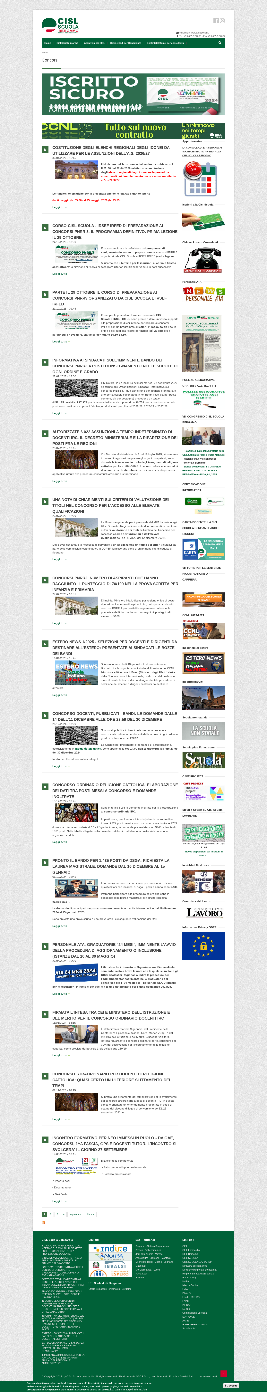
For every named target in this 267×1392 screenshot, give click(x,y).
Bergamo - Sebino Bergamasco (152, 1246)
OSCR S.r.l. (142, 1376)
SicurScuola (188, 1328)
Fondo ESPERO (191, 1297)
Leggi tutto (59, 207)
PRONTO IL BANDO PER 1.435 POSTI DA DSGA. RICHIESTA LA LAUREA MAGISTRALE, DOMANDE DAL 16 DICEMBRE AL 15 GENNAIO (110, 866)
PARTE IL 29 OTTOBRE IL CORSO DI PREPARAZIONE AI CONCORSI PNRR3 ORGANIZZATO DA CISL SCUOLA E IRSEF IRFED (109, 298)
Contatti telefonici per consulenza (165, 43)
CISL (185, 1246)
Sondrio (139, 1277)
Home (47, 43)
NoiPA (185, 1281)
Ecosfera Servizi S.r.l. (181, 1376)
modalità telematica (88, 748)
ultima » (90, 1214)
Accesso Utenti (209, 1376)
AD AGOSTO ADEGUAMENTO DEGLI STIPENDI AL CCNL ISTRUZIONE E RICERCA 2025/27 (62, 1294)
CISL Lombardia (191, 1250)
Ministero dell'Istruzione (194, 1265)
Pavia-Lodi (141, 1273)
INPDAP (186, 1305)
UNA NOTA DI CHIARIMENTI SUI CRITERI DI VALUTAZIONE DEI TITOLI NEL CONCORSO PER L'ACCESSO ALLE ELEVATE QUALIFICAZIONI (110, 505)
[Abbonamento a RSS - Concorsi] (110, 1222)
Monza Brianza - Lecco (147, 1269)
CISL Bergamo (190, 1254)
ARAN (185, 1320)
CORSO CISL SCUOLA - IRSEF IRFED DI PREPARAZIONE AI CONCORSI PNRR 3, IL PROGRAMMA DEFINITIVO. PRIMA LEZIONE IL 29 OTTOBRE (114, 232)
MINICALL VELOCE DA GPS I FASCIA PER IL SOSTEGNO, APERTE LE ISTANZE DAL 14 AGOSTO (62, 1260)
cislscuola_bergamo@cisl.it (194, 32)
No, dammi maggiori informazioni (128, 1389)
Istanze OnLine (190, 1285)
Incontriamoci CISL (94, 43)
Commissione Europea (194, 1312)
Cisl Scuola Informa (67, 43)
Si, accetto (231, 1385)
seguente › (75, 1214)
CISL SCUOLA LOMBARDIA (197, 1262)
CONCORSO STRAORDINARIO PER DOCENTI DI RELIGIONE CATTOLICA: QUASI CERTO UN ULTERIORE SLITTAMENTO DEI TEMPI (111, 1080)
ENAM (185, 1301)
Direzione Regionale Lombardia (199, 1269)
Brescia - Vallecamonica (148, 1250)
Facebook (216, 20)
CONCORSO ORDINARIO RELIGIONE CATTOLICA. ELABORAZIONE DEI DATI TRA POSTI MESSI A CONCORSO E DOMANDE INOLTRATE (115, 791)
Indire (185, 1289)
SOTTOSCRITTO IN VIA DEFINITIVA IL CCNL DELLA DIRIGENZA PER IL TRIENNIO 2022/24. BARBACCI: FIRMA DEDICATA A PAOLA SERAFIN (63, 1283)
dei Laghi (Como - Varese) (149, 1254)
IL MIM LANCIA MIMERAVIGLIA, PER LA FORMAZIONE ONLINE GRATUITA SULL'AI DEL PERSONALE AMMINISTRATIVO (63, 1359)
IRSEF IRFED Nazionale (195, 1324)
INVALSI (186, 1293)
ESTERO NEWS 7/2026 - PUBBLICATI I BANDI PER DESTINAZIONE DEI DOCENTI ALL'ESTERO (62, 1336)
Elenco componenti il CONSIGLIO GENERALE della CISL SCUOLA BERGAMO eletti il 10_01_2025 (201, 470)
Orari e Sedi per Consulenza (125, 43)
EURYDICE (188, 1316)
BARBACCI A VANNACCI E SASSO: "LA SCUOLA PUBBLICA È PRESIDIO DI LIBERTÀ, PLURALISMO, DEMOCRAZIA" (63, 1346)
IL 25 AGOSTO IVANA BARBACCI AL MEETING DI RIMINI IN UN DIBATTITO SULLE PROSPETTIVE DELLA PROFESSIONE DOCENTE (62, 1249)
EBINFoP (187, 1309)
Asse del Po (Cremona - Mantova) (153, 1258)
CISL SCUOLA (190, 1258)
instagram (222, 20)
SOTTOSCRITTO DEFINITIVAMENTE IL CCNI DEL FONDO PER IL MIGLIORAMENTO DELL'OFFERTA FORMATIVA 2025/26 (62, 1271)
